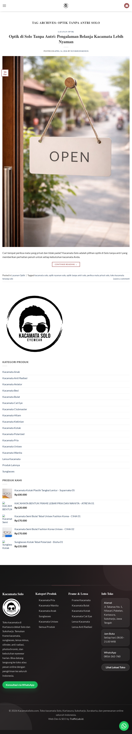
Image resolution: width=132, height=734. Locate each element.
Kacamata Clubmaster (14, 409)
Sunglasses (8, 471)
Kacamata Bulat (11, 396)
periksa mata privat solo (98, 275)
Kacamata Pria (10, 440)
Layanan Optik (66, 31)
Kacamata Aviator (12, 384)
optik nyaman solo (57, 275)
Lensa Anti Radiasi (82, 626)
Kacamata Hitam (11, 415)
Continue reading (66, 264)
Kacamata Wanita (12, 452)
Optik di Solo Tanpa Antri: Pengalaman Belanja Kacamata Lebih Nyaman (66, 39)
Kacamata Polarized (13, 433)
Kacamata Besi (10, 390)
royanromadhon (79, 51)
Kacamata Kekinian (13, 421)
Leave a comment (121, 278)
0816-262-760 (112, 656)
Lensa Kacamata (11, 458)
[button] (4, 6)
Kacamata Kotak (11, 427)
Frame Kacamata (81, 600)
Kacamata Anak (11, 371)
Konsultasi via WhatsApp (20, 684)
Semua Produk (47, 626)
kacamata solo (41, 275)
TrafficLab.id (76, 718)
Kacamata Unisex (12, 446)
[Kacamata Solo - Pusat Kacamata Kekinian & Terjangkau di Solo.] (66, 5)
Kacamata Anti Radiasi (14, 378)
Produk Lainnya (11, 465)
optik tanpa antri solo (76, 275)
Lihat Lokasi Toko (115, 667)
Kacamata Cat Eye (12, 402)
